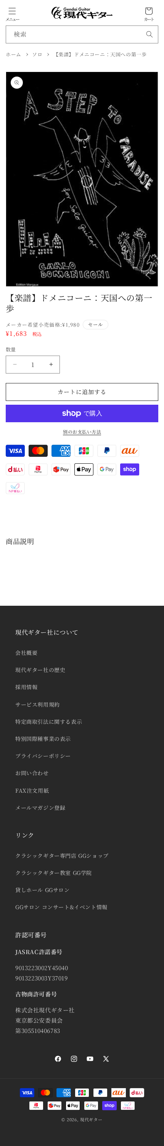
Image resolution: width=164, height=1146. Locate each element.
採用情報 (26, 687)
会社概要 (26, 652)
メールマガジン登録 (40, 807)
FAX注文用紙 (32, 790)
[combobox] (82, 34)
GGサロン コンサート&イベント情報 (61, 907)
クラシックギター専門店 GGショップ (62, 855)
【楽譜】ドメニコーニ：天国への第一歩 (100, 54)
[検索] (149, 34)
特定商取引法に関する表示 (48, 721)
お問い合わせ (32, 773)
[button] (12, 11)
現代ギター (91, 1119)
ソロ (37, 54)
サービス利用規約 (37, 704)
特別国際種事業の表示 (43, 738)
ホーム (13, 54)
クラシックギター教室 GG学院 (53, 872)
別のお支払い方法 (82, 431)
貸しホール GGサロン (42, 890)
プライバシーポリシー (43, 756)
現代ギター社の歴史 (40, 670)
